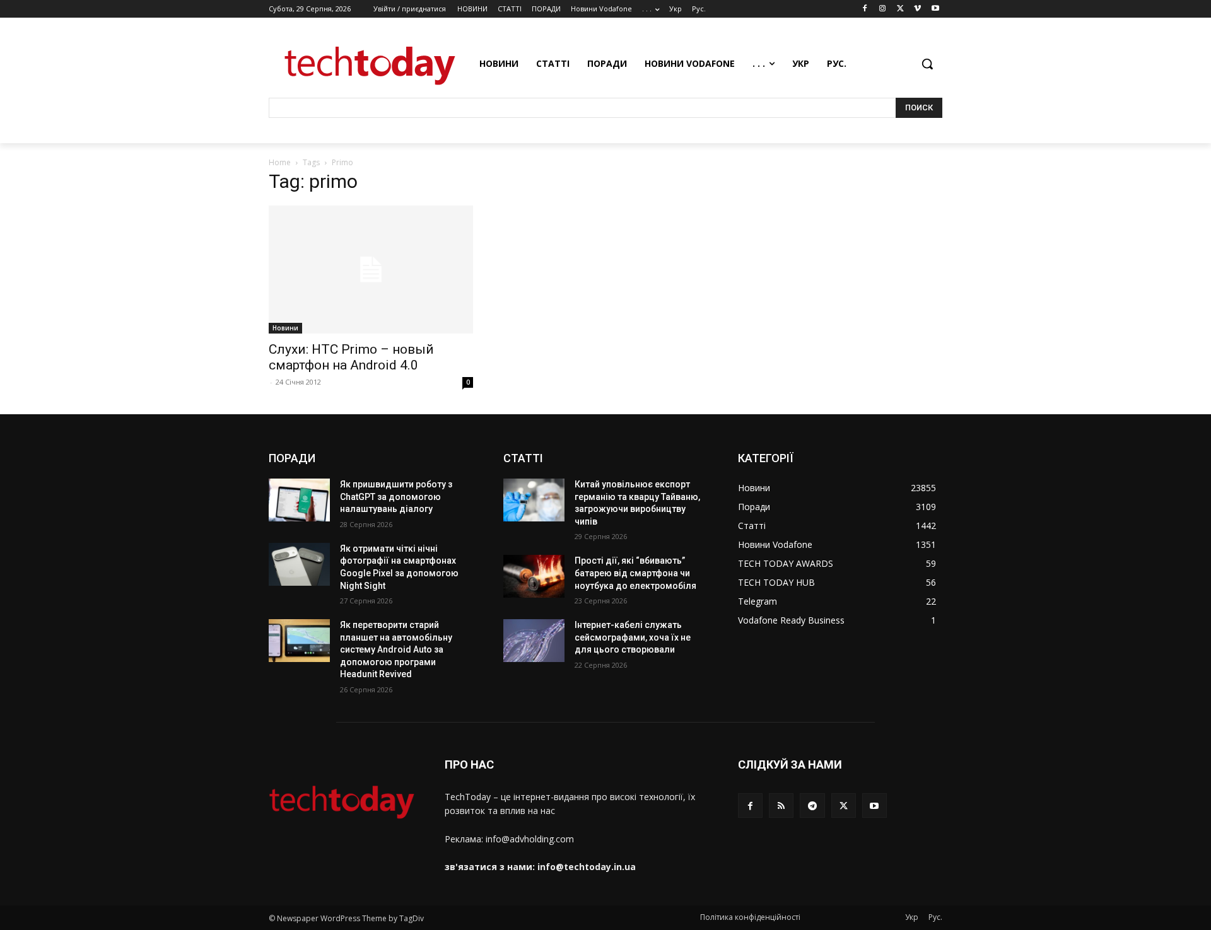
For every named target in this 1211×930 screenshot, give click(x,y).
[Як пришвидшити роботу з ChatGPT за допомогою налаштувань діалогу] (299, 500)
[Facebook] (865, 9)
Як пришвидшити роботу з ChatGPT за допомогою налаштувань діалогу (396, 496)
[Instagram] (882, 9)
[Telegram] (812, 805)
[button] (927, 64)
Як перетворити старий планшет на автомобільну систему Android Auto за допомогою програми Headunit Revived (396, 649)
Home (280, 162)
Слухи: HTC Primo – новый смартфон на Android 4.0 (351, 357)
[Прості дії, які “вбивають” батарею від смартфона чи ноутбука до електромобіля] (534, 576)
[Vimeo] (917, 9)
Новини (285, 327)
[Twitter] (900, 9)
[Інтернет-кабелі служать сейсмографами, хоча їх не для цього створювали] (534, 640)
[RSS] (781, 805)
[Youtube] (935, 9)
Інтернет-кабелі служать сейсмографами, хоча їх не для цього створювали (633, 637)
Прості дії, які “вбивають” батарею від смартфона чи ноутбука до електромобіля (635, 572)
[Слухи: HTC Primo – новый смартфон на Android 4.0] (371, 270)
